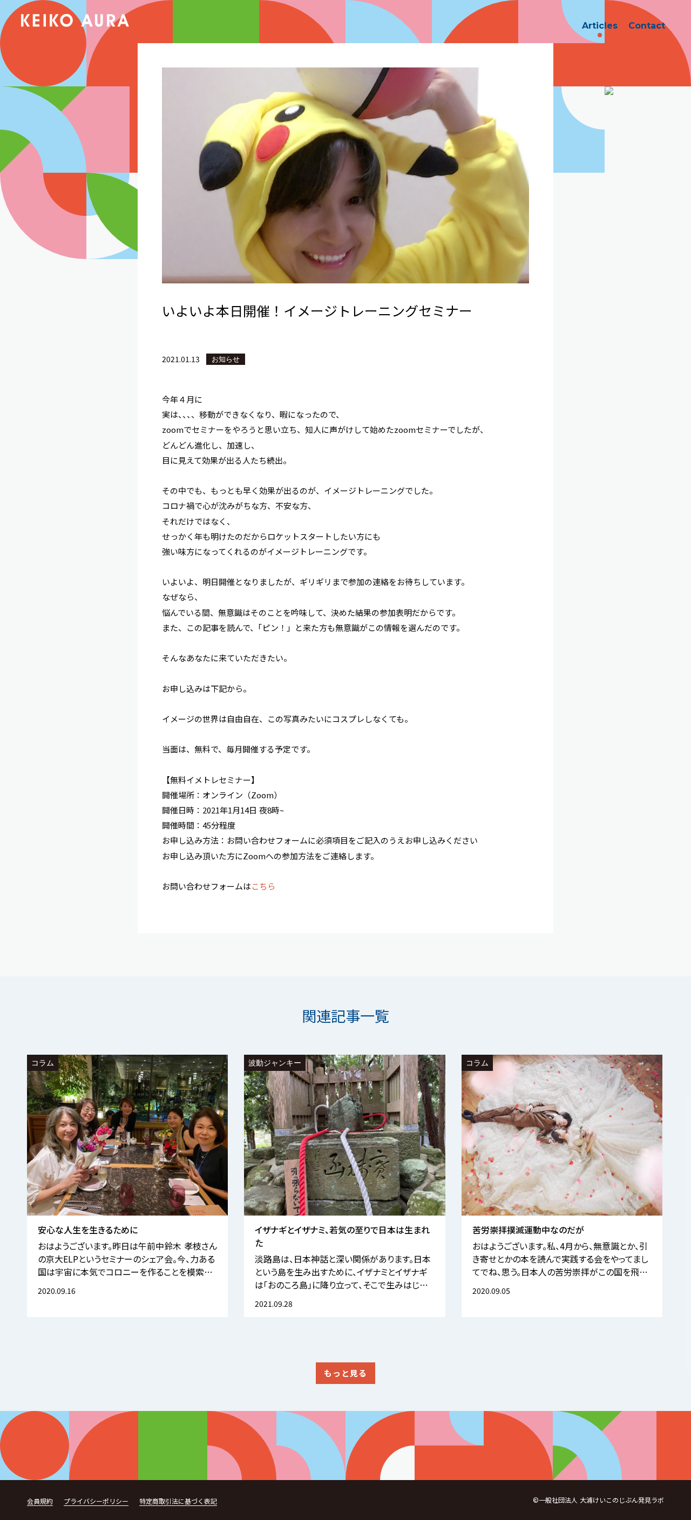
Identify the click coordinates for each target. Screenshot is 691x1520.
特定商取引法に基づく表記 (178, 1500)
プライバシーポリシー (96, 1500)
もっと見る (345, 1373)
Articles (600, 26)
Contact (646, 26)
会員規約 (40, 1500)
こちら (263, 886)
